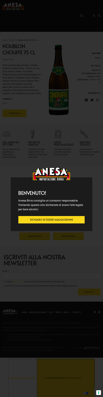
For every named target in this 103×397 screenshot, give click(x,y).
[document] (51, 198)
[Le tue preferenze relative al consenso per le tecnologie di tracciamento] (98, 392)
